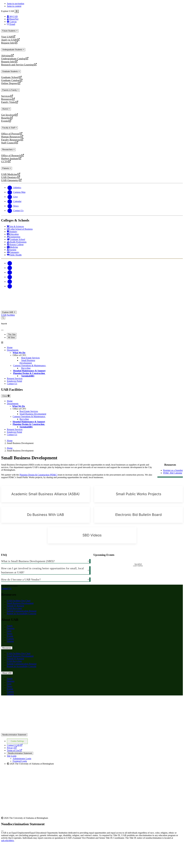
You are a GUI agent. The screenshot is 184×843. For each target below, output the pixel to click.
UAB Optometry (10, 180)
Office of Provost (10, 133)
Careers (10, 638)
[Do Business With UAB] (45, 515)
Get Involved (8, 114)
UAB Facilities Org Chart (18, 600)
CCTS (5, 161)
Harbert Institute (9, 158)
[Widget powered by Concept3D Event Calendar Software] (138, 564)
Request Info (8, 42)
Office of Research (11, 155)
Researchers (7, 149)
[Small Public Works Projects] (138, 494)
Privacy (12, 748)
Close (5, 396)
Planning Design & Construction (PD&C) (38, 475)
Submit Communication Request (21, 611)
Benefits (5, 117)
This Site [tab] (12, 334)
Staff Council (8, 142)
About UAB (7, 673)
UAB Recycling (14, 608)
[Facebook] (10, 263)
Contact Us (6, 588)
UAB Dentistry (9, 177)
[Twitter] (10, 268)
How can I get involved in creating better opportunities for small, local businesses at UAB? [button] (42, 570)
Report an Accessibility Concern (21, 613)
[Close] (17, 11)
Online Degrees (9, 83)
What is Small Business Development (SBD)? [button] (28, 561)
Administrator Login (22, 758)
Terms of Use (14, 750)
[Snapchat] (10, 281)
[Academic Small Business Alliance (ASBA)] (45, 494)
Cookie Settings (17, 741)
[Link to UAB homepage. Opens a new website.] (26, 702)
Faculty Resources (10, 139)
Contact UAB (14, 745)
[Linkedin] (10, 286)
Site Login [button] (11, 756)
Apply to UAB (9, 39)
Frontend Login (20, 761)
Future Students (9, 31)
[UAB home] (92, 309)
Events (5, 120)
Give (9, 631)
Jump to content (14, 6)
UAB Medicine (9, 174)
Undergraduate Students (12, 50)
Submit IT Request (15, 606)
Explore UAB (8, 312)
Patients (6, 168)
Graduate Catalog (10, 80)
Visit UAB (6, 36)
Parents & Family (9, 90)
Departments (12, 350)
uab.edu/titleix (7, 840)
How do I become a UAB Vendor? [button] (21, 579)
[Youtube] (10, 277)
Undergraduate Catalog (13, 58)
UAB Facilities (8, 315)
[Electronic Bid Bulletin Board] (138, 515)
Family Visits (8, 102)
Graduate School (10, 77)
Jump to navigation (15, 3)
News (9, 633)
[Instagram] (10, 272)
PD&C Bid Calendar (172, 473)
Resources (6, 99)
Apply (10, 626)
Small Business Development (20, 603)
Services (5, 96)
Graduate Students (10, 71)
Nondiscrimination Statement (14, 735)
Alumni (5, 109)
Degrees (10, 628)
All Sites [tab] (11, 337)
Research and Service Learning (17, 64)
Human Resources (10, 136)
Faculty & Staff (9, 128)
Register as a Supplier (173, 470)
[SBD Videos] (92, 535)
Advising (6, 55)
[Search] (3, 317)
